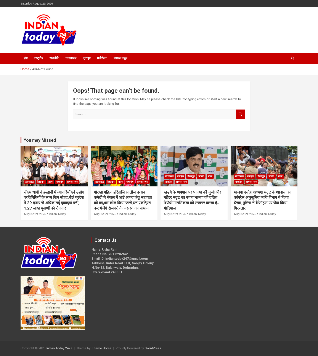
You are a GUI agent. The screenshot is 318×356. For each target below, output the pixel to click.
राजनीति (54, 58)
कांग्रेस (180, 176)
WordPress (153, 348)
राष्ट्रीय (38, 58)
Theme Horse (101, 348)
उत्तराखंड (71, 58)
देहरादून (40, 181)
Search (240, 114)
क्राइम (87, 58)
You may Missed (40, 140)
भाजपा (201, 176)
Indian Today (57, 214)
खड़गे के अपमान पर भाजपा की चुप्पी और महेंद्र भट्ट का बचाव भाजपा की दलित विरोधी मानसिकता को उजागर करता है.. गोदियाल (192, 200)
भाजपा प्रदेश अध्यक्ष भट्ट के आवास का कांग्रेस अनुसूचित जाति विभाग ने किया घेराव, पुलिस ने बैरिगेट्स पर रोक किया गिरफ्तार (262, 200)
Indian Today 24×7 (59, 348)
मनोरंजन (102, 58)
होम (26, 58)
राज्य (50, 181)
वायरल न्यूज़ (120, 58)
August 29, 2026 (35, 214)
